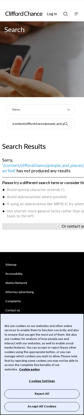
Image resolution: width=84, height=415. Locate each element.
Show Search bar (65, 12)
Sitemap (11, 265)
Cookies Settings (42, 381)
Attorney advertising (19, 292)
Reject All (42, 394)
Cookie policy (29, 369)
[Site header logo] (35, 13)
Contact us (12, 310)
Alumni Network (16, 283)
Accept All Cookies (42, 406)
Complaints (13, 301)
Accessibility (14, 274)
